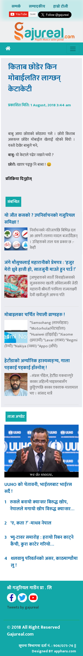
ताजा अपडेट (16, 416)
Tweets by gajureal (23, 607)
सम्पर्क (16, 6)
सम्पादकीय (37, 6)
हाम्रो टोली (60, 6)
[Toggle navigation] (72, 48)
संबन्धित (13, 202)
